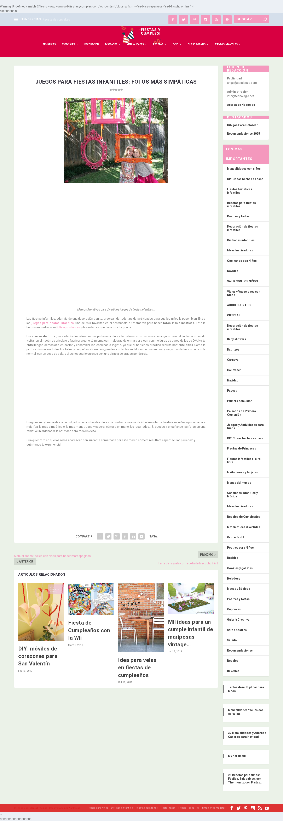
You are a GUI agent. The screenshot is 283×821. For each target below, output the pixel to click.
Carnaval (233, 359)
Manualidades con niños (244, 168)
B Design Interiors (68, 327)
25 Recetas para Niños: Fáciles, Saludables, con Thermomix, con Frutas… (245, 778)
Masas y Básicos (238, 588)
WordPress (74, 808)
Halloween (234, 370)
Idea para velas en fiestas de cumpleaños (137, 667)
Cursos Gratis (196, 44)
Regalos (232, 660)
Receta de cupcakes (56, 19)
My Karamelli (237, 756)
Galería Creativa (238, 619)
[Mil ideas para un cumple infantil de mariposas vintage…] (191, 598)
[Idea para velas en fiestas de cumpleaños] (141, 617)
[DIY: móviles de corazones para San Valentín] (41, 612)
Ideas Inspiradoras (240, 250)
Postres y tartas (238, 216)
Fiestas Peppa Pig (188, 807)
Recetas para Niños (147, 807)
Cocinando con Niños (242, 260)
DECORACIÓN (91, 44)
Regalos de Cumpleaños (243, 516)
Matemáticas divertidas (243, 527)
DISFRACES (111, 44)
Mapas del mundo (239, 482)
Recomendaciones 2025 (243, 133)
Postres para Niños (240, 547)
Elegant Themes (38, 808)
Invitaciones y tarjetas (242, 472)
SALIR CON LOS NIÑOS (242, 281)
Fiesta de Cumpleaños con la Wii (89, 630)
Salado (232, 640)
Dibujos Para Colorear (242, 125)
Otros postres (237, 630)
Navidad (232, 271)
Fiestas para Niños (97, 807)
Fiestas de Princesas (241, 448)
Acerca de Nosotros (241, 104)
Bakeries (233, 671)
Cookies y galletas (240, 568)
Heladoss (233, 578)
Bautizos (233, 349)
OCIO (175, 44)
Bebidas (232, 557)
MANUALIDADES (135, 44)
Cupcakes (234, 609)
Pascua (232, 390)
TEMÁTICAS (49, 44)
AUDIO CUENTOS (238, 305)
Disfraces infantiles (241, 240)
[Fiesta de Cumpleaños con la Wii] (91, 599)
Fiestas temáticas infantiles (239, 191)
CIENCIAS (233, 315)
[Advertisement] (116, 217)
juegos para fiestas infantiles (53, 323)
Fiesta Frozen (168, 807)
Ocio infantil (235, 537)
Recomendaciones (240, 650)
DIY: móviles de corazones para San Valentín (37, 656)
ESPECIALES (68, 44)
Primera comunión (239, 401)
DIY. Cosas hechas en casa (245, 179)
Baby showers (236, 339)
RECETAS (158, 44)
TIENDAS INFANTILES (226, 44)
